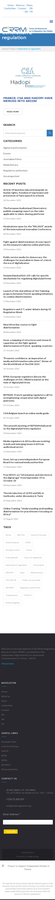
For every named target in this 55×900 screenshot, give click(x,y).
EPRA (27, 542)
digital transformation (15, 147)
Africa (8, 535)
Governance (38, 565)
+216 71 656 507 (15, 799)
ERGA (4, 760)
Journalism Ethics (12, 159)
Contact (22, 8)
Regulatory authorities (15, 170)
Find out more (7, 663)
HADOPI (10, 572)
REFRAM (10, 587)
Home (10, 5)
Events (7, 153)
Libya (22, 572)
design (33, 856)
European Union (13, 550)
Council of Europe (38, 535)
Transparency (12, 595)
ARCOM (21, 535)
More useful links (9, 769)
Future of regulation (33, 557)
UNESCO (28, 595)
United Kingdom (13, 602)
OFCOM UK (11, 580)
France (29, 550)
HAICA (4, 751)
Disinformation (12, 542)
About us (20, 5)
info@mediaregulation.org (18, 805)
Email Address (11, 814)
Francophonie (12, 557)
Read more (13, 111)
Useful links (10, 8)
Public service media (31, 580)
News (30, 5)
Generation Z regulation (16, 565)
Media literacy (10, 164)
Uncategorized (11, 176)
